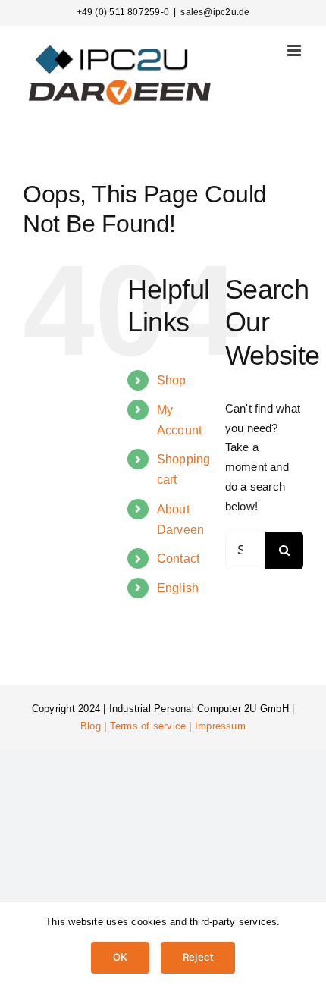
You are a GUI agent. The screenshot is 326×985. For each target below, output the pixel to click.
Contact (178, 558)
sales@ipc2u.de (214, 12)
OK (120, 957)
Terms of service (148, 726)
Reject (198, 957)
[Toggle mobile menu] (295, 50)
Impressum (220, 726)
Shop (172, 380)
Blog (90, 726)
